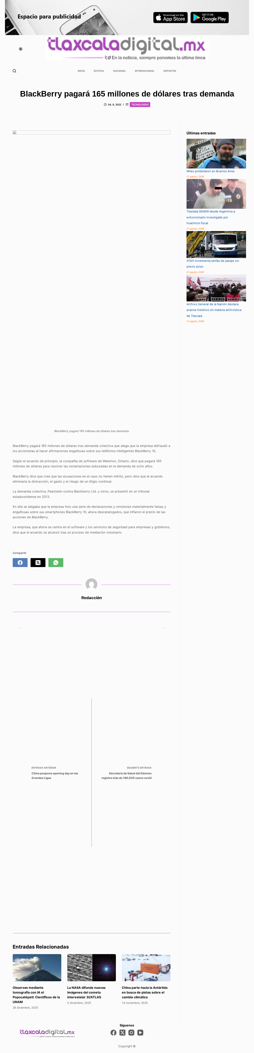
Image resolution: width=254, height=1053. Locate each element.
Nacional (119, 70)
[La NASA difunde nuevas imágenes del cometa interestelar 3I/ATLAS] (91, 967)
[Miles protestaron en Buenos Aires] (216, 153)
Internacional (145, 70)
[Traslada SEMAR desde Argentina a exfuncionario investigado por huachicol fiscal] (216, 194)
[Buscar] (14, 71)
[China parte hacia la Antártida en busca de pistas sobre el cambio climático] (146, 967)
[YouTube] (140, 1033)
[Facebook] (20, 562)
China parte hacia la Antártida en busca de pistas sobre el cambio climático (144, 992)
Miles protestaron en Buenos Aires (211, 171)
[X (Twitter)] (38, 562)
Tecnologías (140, 104)
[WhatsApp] (55, 562)
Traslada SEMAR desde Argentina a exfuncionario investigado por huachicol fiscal (211, 217)
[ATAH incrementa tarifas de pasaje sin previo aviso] (216, 244)
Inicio (81, 70)
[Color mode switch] (21, 49)
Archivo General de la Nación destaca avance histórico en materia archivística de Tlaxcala (214, 310)
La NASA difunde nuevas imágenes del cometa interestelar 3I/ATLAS (86, 992)
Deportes (170, 70)
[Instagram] (131, 1033)
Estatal (99, 70)
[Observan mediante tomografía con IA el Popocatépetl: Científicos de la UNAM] (37, 967)
